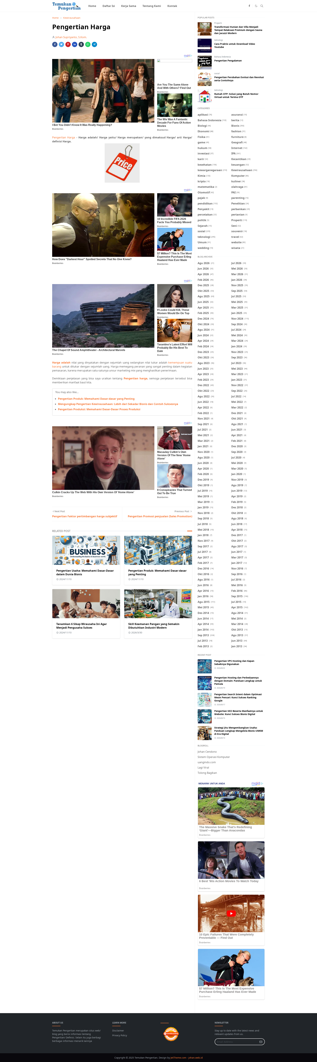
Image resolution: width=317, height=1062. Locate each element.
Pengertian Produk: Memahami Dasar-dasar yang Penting (96, 399)
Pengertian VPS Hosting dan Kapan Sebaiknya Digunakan (234, 662)
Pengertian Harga (63, 137)
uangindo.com (207, 762)
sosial (217, 73)
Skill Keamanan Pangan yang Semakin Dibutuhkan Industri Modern (153, 625)
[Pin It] (68, 44)
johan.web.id (195, 1057)
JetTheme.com (178, 1057)
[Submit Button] (260, 1042)
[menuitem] (92, 6)
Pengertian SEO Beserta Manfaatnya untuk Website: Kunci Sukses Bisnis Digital (238, 712)
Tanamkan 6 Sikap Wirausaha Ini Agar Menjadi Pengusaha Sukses (81, 625)
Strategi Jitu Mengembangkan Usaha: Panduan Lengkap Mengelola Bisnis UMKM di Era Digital (238, 730)
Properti (218, 23)
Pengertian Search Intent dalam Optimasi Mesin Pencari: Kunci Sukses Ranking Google (238, 697)
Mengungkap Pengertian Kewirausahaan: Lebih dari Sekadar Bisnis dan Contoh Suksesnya (118, 404)
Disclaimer (118, 1030)
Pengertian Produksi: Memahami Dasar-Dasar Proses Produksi (99, 409)
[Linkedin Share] (74, 44)
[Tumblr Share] (81, 44)
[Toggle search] (262, 6)
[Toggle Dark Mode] (256, 6)
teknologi (218, 40)
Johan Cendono (207, 751)
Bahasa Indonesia (222, 56)
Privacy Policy (119, 1035)
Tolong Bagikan (207, 773)
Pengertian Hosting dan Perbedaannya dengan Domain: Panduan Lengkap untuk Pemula (238, 680)
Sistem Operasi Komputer (214, 757)
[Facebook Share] (54, 44)
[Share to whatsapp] (87, 44)
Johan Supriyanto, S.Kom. (71, 37)
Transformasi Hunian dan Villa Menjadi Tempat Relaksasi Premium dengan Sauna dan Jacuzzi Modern (238, 30)
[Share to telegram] (94, 44)
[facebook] (249, 6)
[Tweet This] (61, 44)
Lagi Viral (203, 767)
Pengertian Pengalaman (228, 60)
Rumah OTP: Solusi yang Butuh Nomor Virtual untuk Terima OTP (236, 95)
